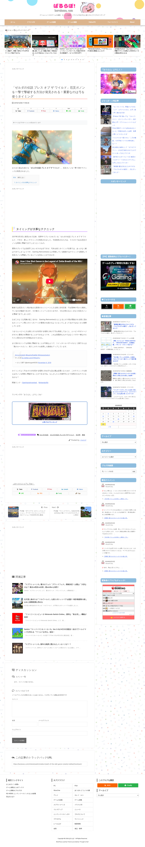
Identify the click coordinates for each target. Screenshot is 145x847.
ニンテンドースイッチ (22, 30)
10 (103, 416)
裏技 (83, 435)
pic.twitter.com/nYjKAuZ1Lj (31, 358)
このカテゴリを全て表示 (118, 612)
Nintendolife (43, 382)
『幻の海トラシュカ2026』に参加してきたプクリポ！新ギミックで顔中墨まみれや (124, 359)
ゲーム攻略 (78, 800)
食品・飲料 (78, 828)
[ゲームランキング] (118, 83)
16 (133, 416)
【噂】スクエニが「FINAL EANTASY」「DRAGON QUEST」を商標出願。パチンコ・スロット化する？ (124, 342)
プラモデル (57, 819)
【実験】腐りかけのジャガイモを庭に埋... (116, 518)
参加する (132, 614)
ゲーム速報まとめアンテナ (15, 787)
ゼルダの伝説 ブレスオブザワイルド (62, 435)
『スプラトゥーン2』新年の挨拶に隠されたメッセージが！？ (47, 644)
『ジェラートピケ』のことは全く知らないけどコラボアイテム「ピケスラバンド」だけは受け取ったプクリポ (124, 391)
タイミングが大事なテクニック (25, 182)
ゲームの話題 (58, 800)
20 (118, 419)
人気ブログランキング (49, 422)
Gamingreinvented (29, 382)
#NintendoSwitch (44, 355)
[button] (8, 45)
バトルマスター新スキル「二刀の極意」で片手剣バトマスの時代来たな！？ (124, 140)
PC (55, 786)
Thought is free (84, 842)
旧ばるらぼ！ (10, 796)
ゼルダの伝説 (43, 435)
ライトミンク (79, 819)
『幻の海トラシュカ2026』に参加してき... (116, 499)
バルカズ (83, 440)
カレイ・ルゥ (79, 795)
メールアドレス (43, 720)
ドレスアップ (58, 809)
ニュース (78, 809)
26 (113, 421)
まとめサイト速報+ (12, 784)
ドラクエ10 (78, 805)
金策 (55, 828)
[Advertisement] (49, 76)
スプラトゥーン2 (59, 805)
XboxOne (57, 790)
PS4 (76, 786)
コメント (15, 699)
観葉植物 (78, 824)
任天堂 (78, 435)
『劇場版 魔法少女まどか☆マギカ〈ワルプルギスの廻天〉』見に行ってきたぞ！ (124, 169)
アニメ (56, 795)
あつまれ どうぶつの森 (82, 790)
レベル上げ (57, 824)
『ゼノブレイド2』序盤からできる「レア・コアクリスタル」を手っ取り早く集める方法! (124, 110)
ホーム (9, 30)
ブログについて (80, 814)
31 (103, 424)
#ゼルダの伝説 (20, 355)
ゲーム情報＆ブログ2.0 (14, 790)
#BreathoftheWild (31, 355)
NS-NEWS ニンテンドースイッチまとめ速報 (21, 793)
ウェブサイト (16, 729)
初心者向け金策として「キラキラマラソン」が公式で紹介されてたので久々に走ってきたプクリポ (124, 150)
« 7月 (109, 427)
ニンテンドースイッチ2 (61, 814)
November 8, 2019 (44, 362)
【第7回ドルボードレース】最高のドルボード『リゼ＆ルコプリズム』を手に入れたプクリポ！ (124, 160)
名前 (13, 720)
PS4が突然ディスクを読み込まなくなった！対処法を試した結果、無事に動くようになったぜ (124, 131)
